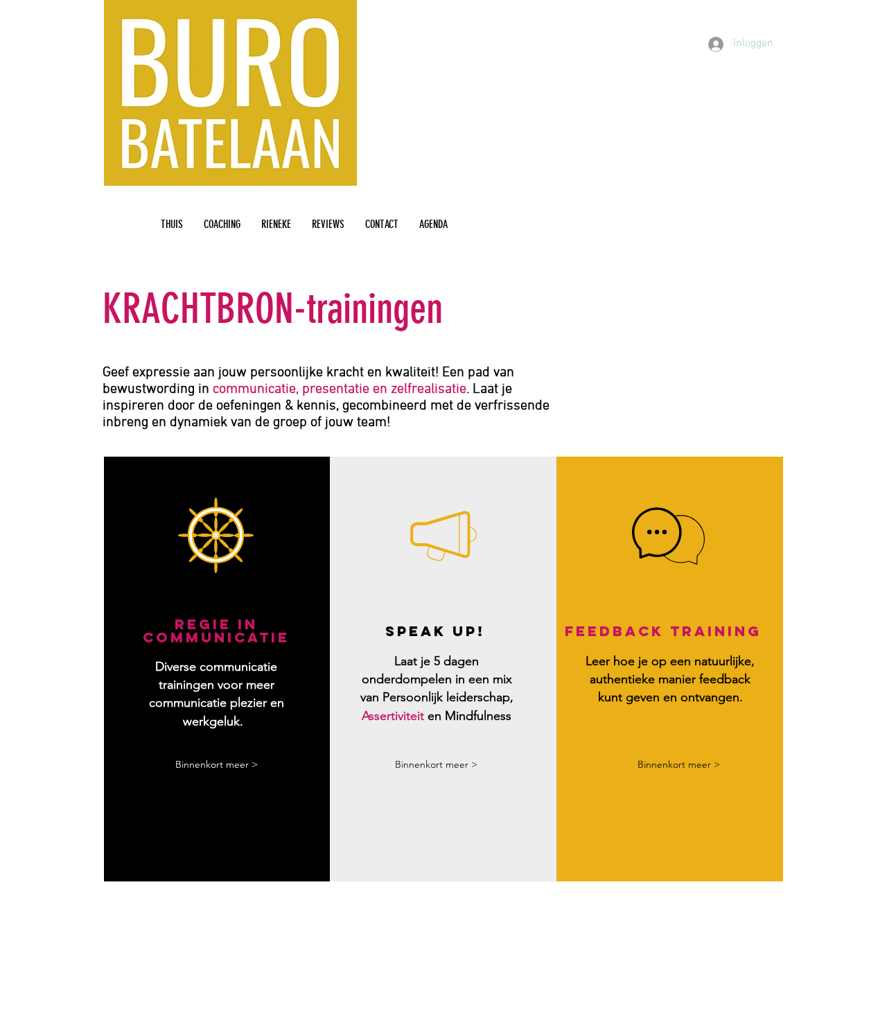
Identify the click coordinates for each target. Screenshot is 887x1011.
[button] (216, 765)
